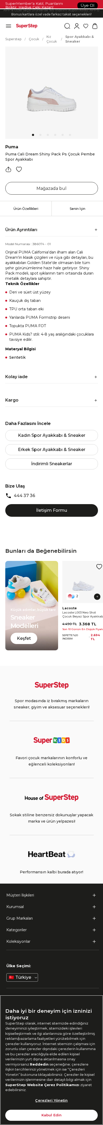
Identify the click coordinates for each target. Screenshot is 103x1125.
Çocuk (34, 39)
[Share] (8, 169)
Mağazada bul (51, 188)
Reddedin (39, 1064)
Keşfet (24, 638)
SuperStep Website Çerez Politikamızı (42, 1085)
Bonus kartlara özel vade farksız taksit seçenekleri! (51, 13)
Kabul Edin (51, 1115)
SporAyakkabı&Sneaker (79, 39)
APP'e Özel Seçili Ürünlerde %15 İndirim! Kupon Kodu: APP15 (51, 9)
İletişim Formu (51, 510)
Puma (11, 146)
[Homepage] (27, 26)
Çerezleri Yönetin (51, 1100)
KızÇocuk (51, 39)
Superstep (13, 39)
